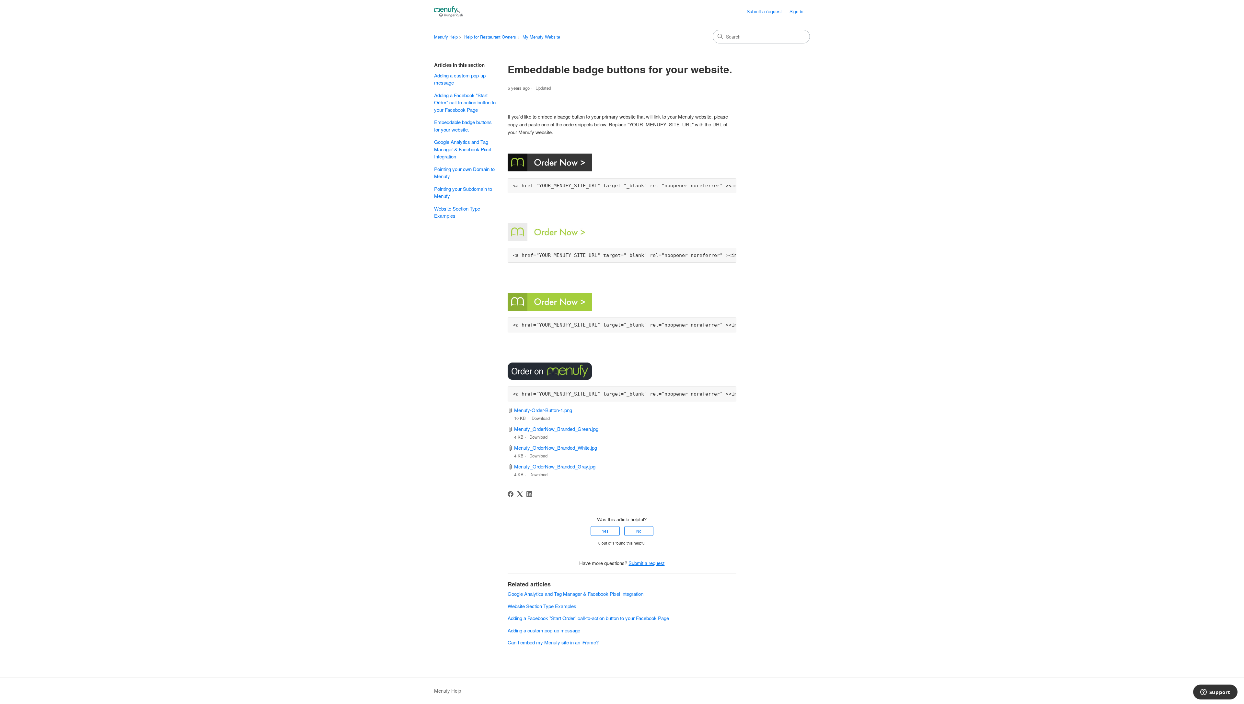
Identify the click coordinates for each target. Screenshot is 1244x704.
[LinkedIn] (529, 494)
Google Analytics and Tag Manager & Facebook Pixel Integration (462, 149)
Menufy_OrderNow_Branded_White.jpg (555, 447)
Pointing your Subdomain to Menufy (463, 192)
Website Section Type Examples (457, 212)
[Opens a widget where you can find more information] (1215, 693)
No (638, 531)
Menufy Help (446, 37)
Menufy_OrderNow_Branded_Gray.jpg (554, 466)
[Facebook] (510, 494)
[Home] (448, 11)
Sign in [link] (796, 11)
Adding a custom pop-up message (460, 79)
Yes (605, 531)
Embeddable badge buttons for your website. (463, 126)
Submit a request (764, 11)
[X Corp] (520, 494)
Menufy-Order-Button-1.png (543, 410)
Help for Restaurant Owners (490, 37)
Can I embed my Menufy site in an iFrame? (553, 642)
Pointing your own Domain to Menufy (464, 173)
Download (541, 418)
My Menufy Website (541, 37)
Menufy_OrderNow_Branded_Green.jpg (556, 428)
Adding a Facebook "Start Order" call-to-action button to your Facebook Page (465, 102)
